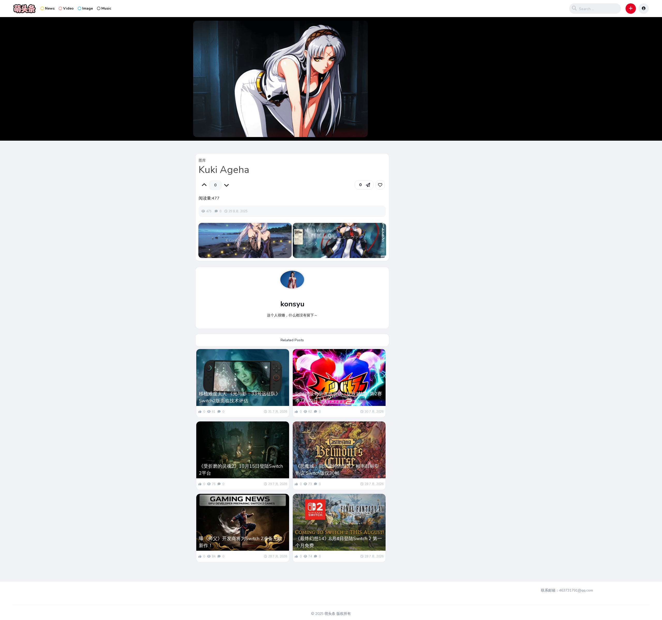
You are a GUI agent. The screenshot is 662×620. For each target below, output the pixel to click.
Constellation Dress (246, 240)
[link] (380, 185)
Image (87, 8)
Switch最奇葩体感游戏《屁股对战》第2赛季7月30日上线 (338, 397)
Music (106, 8)
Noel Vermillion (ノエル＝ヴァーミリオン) (337, 240)
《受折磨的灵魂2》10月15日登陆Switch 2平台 (241, 469)
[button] (631, 8)
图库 (202, 160)
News (50, 8)
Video (68, 8)
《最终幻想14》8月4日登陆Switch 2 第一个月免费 (338, 542)
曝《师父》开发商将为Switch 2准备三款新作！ (240, 542)
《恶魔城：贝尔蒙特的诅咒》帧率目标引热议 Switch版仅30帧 (337, 469)
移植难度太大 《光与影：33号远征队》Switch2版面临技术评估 (239, 397)
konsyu (292, 304)
